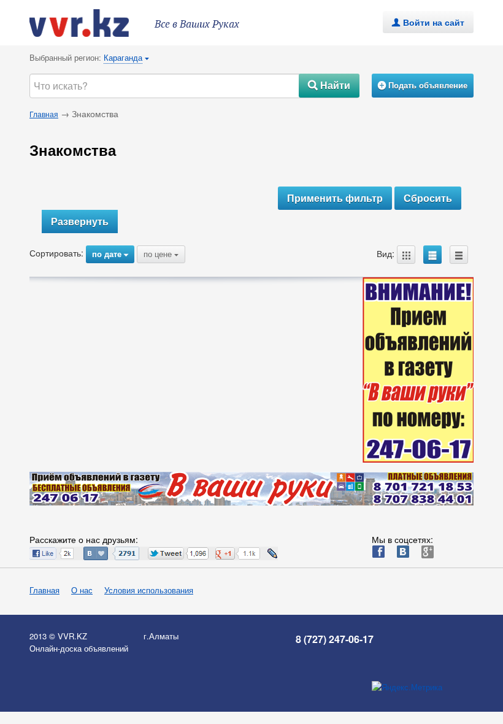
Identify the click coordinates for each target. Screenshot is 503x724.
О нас (82, 590)
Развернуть (80, 221)
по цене (161, 254)
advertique (90, 23)
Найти (329, 85)
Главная (43, 114)
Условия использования (148, 590)
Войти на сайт (428, 22)
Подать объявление (422, 85)
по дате (110, 254)
